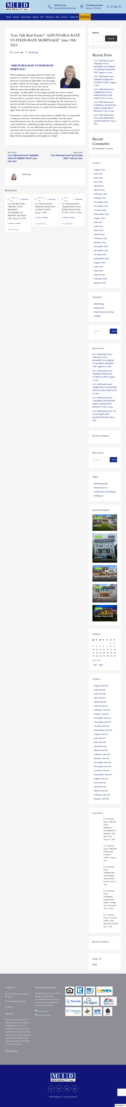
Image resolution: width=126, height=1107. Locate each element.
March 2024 (99, 275)
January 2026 (100, 198)
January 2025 (100, 242)
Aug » (101, 665)
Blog (57, 17)
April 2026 (98, 186)
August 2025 (99, 218)
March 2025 (99, 234)
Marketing (33, 52)
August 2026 (99, 170)
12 (100, 649)
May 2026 (98, 182)
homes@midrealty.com (65, 8)
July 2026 (98, 174)
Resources (50, 17)
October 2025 (100, 210)
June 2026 (98, 178)
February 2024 (100, 279)
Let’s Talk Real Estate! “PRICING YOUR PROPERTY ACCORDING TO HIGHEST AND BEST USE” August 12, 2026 (104, 66)
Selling (97, 316)
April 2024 (99, 270)
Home (8, 17)
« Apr (94, 665)
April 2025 (98, 230)
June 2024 (98, 266)
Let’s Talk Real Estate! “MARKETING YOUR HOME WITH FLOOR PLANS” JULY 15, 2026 (110, 876)
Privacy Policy (11, 1051)
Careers (64, 17)
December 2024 (101, 246)
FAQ (42, 17)
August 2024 (99, 262)
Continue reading (14, 223)
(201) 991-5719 (60, 5)
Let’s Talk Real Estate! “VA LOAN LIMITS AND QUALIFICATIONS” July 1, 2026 (110, 921)
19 (100, 652)
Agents (35, 17)
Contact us (9, 1007)
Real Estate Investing (104, 312)
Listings (16, 17)
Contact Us (74, 17)
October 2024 (100, 254)
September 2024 (101, 258)
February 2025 (100, 238)
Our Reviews (85, 17)
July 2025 (98, 222)
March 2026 (99, 190)
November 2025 (101, 206)
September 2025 (101, 214)
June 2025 (98, 226)
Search (95, 33)
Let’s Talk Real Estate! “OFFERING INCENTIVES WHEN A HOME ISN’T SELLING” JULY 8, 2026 (110, 900)
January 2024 (100, 283)
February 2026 (100, 194)
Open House (26, 17)
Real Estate (99, 308)
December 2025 (101, 202)
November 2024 (101, 250)
